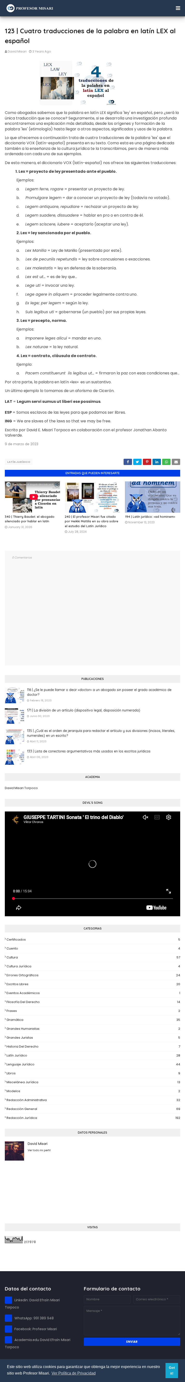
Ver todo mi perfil (39, 1150)
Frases (93, 1011)
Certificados (93, 939)
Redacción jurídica (93, 1118)
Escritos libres (93, 984)
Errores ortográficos (93, 975)
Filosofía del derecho (93, 1002)
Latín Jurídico (18, 462)
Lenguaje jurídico (93, 1064)
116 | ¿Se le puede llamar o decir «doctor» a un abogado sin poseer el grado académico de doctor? (99, 692)
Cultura (93, 957)
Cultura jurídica (93, 966)
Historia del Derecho (93, 1046)
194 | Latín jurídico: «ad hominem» (150, 516)
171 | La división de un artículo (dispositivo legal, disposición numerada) (83, 710)
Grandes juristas (93, 1037)
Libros (93, 1073)
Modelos (93, 1091)
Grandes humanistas (93, 1028)
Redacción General (93, 1109)
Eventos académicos (93, 993)
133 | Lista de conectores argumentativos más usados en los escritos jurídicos (89, 751)
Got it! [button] (172, 1370)
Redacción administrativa (93, 1100)
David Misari (17, 51)
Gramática (93, 1019)
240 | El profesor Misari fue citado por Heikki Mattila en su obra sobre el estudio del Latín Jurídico (91, 521)
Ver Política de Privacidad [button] (74, 1373)
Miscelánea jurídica (93, 1082)
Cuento (93, 948)
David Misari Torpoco (21, 788)
